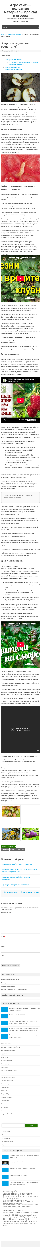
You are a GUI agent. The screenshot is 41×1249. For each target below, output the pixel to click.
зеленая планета (14, 1210)
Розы (17, 1198)
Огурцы (7, 1198)
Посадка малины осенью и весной (13, 983)
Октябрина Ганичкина (8, 1077)
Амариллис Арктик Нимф (18, 1162)
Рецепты (4, 1090)
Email (3, 946)
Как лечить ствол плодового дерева (14, 989)
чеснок (5, 1225)
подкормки (16, 1217)
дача (5, 1206)
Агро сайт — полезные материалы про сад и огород (20, 10)
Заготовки (4, 1057)
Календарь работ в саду (9, 1063)
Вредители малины (12, 67)
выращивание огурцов (27, 1204)
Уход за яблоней (6, 1114)
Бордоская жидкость (8, 986)
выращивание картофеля (11, 1204)
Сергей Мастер (13, 1200)
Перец (14, 1198)
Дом (2, 34)
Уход (2, 1110)
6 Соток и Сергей (6, 1043)
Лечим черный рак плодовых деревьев (22, 1168)
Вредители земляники (13, 60)
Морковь (35, 1196)
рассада (7, 1219)
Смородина (20, 849)
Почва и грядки (6, 1084)
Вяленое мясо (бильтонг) (17, 1014)
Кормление (4, 1067)
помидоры (24, 1217)
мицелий (5, 1215)
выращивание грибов (15, 1203)
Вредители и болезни (13, 34)
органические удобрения (27, 1215)
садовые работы (9, 1221)
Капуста (15, 1196)
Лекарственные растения (9, 1070)
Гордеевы (4, 1053)
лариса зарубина (30, 1212)
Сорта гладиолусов (9, 892)
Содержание (5, 1100)
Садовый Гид (5, 1094)
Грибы (14, 1191)
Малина (12, 849)
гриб (36, 1204)
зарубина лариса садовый (10, 1208)
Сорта (3, 1104)
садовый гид (24, 1221)
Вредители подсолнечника (10, 979)
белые (5, 1203)
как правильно (9, 1212)
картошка (19, 1212)
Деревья (7, 1196)
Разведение (5, 1087)
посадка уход (33, 1217)
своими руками (8, 1223)
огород (13, 1214)
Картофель (23, 1196)
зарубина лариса (26, 1206)
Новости (4, 1073)
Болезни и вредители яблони (10, 1047)
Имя (3, 937)
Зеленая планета (6, 1060)
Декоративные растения (17, 1194)
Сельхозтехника (6, 1097)
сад (27, 1219)
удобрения (24, 1223)
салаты (35, 1221)
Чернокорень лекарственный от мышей (15, 885)
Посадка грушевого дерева (18, 1175)
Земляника (5, 849)
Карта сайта (6, 1131)
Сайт (2, 955)
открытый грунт (7, 1217)
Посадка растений (7, 1080)
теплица (16, 1223)
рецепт (14, 1219)
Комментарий (6, 912)
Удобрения (4, 1107)
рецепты (21, 1219)
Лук (31, 1196)
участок (32, 1223)
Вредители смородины (13, 69)
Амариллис (6, 1191)
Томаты (29, 1201)
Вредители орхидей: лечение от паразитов (17, 864)
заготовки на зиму (14, 1206)
